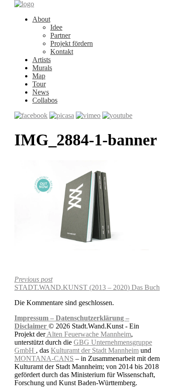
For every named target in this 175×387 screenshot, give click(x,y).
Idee (56, 27)
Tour (39, 84)
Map (38, 76)
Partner (60, 35)
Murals (42, 68)
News (40, 92)
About (41, 19)
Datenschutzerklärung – (92, 318)
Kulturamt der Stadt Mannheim (95, 350)
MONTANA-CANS (44, 358)
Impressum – (35, 318)
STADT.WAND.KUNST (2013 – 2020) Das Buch (87, 283)
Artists (41, 59)
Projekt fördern (71, 43)
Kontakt (61, 51)
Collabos (44, 100)
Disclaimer (31, 326)
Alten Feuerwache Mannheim (88, 334)
